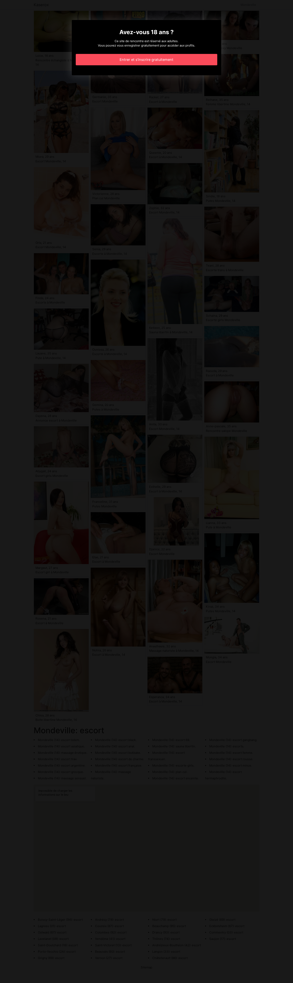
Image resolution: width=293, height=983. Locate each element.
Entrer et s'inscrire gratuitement (146, 60)
